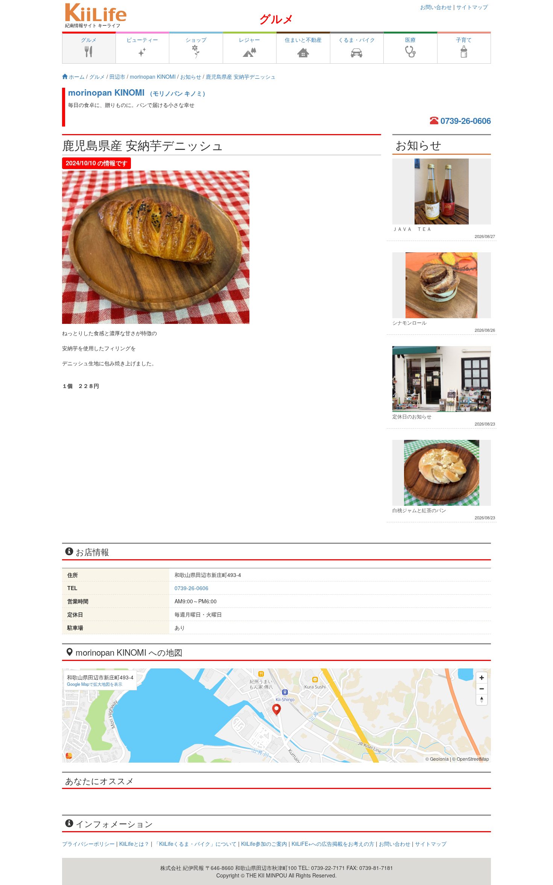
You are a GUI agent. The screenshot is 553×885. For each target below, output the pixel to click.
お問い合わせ (436, 7)
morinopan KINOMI (138, 92)
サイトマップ (472, 7)
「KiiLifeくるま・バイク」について (195, 843)
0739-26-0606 (466, 120)
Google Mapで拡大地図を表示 (94, 684)
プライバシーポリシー (88, 843)
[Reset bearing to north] (481, 699)
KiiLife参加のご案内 (264, 843)
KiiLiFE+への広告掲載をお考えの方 (333, 843)
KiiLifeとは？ (134, 843)
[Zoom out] (481, 688)
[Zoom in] (481, 677)
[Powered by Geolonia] (69, 756)
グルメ (276, 18)
